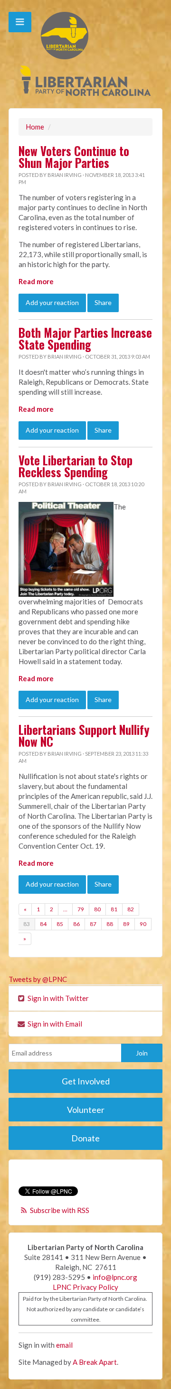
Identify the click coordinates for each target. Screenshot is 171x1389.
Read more (36, 281)
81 (114, 909)
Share (103, 302)
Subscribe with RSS (59, 1210)
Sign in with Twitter (57, 998)
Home (35, 126)
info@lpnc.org (115, 1277)
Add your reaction (52, 302)
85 (60, 923)
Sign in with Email (54, 1023)
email (64, 1345)
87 (93, 923)
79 (80, 909)
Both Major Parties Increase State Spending (85, 338)
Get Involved (86, 1081)
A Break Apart (95, 1362)
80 (97, 909)
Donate (85, 1138)
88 (109, 923)
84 (43, 923)
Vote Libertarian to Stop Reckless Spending (76, 466)
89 (126, 923)
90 (143, 923)
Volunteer (85, 1109)
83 (26, 923)
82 (130, 909)
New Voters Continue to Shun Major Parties (74, 156)
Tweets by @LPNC (38, 979)
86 (76, 923)
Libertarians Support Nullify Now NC (84, 735)
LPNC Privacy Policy (85, 1287)
